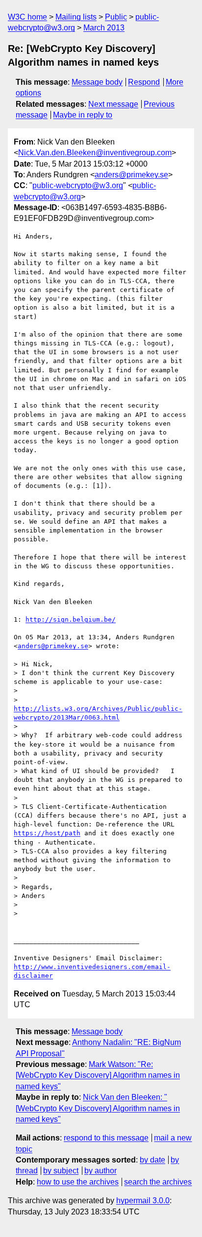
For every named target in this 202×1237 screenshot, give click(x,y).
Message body (97, 82)
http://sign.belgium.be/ (70, 619)
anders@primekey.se (131, 174)
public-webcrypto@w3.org (77, 185)
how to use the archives (78, 1182)
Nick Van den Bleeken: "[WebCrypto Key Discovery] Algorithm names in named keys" (98, 1108)
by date (152, 1160)
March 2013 (104, 28)
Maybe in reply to (82, 115)
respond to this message (106, 1138)
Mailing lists (76, 17)
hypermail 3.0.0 (143, 1200)
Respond (144, 82)
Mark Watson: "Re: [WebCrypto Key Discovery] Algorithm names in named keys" (98, 1075)
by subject (60, 1170)
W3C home (27, 17)
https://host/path (47, 833)
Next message (113, 104)
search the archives (158, 1182)
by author (100, 1170)
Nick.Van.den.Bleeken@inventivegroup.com (95, 152)
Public (116, 17)
